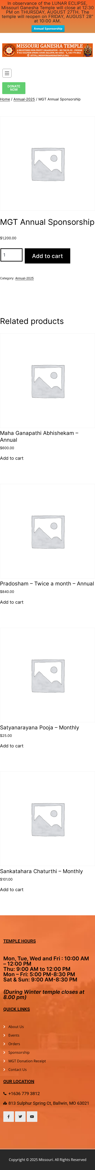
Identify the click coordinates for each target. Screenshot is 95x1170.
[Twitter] (20, 1116)
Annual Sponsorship (48, 28)
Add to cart (47, 256)
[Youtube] (32, 1116)
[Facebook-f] (8, 1116)
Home (5, 99)
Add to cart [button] (11, 458)
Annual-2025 (24, 99)
